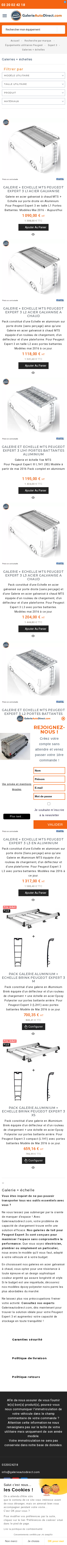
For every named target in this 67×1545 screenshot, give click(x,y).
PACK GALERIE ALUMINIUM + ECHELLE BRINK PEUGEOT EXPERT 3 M (33, 977)
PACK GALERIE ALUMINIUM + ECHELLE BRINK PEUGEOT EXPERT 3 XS (33, 1111)
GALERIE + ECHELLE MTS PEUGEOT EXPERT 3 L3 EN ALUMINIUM (33, 841)
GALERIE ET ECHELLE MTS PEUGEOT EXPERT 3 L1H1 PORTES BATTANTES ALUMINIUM (33, 450)
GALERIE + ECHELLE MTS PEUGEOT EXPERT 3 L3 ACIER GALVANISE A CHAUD (33, 575)
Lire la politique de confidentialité (23, 1529)
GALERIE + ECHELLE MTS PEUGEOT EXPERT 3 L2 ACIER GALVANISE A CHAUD (33, 312)
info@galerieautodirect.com (21, 1472)
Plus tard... (17, 816)
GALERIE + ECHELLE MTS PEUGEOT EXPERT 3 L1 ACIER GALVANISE (33, 189)
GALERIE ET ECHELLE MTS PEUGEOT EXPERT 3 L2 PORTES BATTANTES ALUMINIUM (33, 713)
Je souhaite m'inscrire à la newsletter (49, 812)
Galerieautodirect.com (17, 1221)
